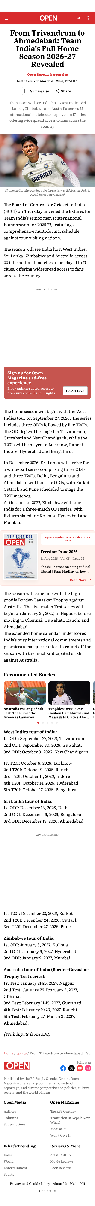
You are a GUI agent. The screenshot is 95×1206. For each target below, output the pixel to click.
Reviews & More (65, 1146)
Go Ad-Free (75, 390)
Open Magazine (64, 1102)
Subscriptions (14, 1124)
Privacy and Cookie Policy (30, 1183)
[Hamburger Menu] (6, 18)
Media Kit (77, 1183)
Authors (10, 1111)
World (9, 1161)
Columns (11, 1117)
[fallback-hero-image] (25, 692)
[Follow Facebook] (63, 1068)
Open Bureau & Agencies (47, 74)
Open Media (15, 1102)
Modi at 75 (58, 1128)
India (8, 1154)
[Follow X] (71, 1068)
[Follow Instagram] (88, 1068)
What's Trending (20, 1146)
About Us (60, 1183)
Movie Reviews (61, 1161)
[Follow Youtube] (80, 1068)
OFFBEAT (79, 18)
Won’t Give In (60, 1135)
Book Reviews (60, 1167)
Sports (9, 1174)
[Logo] (47, 18)
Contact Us (47, 1190)
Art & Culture (61, 1154)
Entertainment (15, 1167)
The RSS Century (63, 1111)
